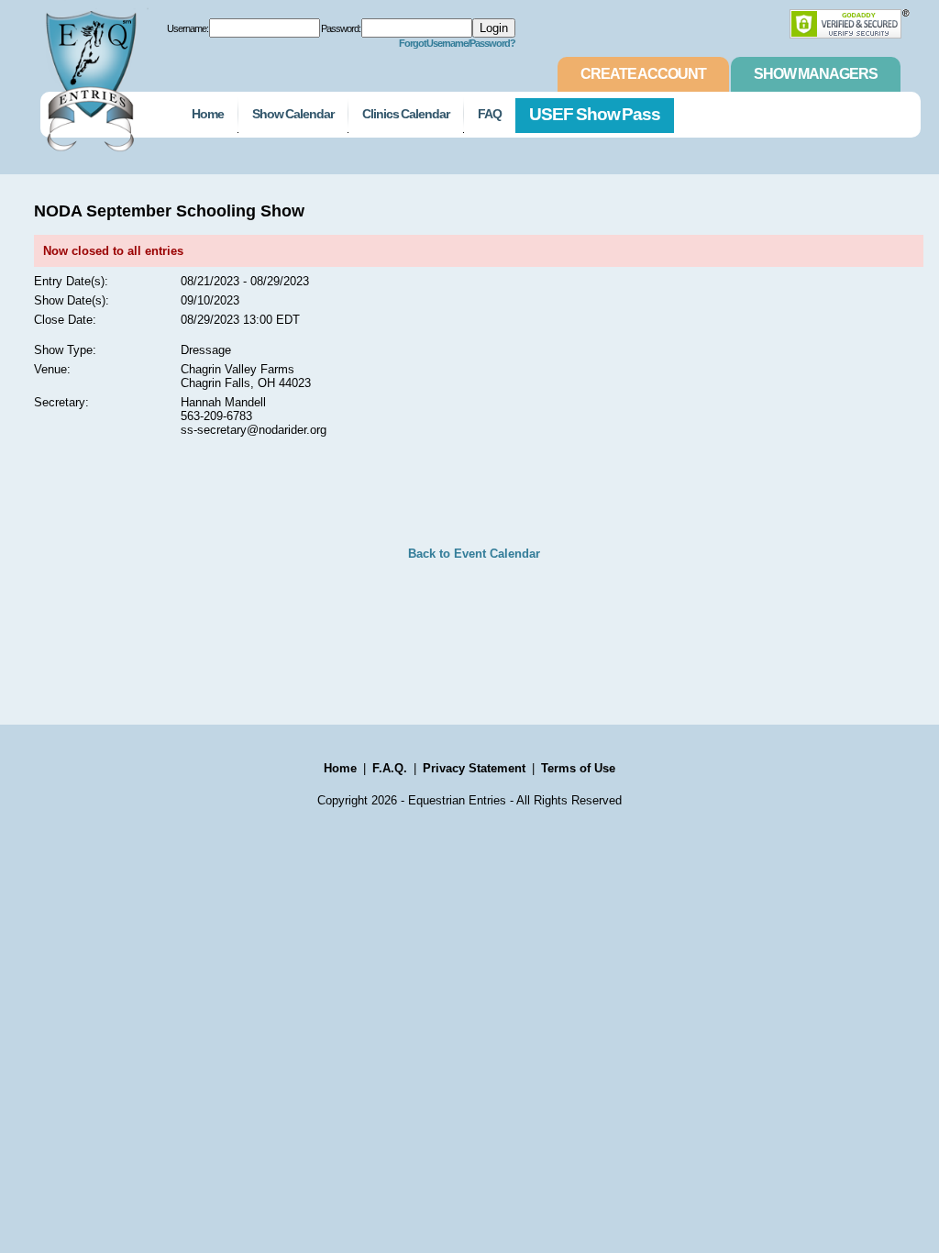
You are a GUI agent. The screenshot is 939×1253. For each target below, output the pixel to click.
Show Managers (816, 74)
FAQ (490, 113)
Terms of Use (578, 768)
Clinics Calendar (405, 113)
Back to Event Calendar (474, 553)
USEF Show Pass (595, 114)
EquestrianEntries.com (89, 76)
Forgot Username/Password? (457, 43)
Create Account (643, 74)
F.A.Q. (389, 768)
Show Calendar (293, 113)
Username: (187, 28)
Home (208, 113)
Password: (340, 28)
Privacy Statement (474, 768)
